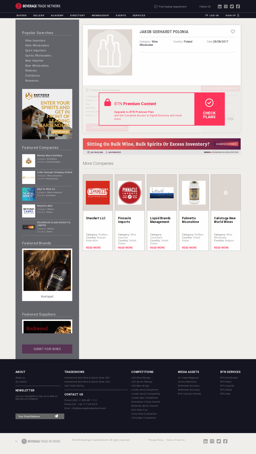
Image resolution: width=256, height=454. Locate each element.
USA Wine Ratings (140, 377)
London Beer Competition (144, 397)
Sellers (38, 15)
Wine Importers (35, 40)
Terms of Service (175, 440)
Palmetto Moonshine (190, 220)
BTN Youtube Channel (189, 393)
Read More (93, 247)
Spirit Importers (35, 50)
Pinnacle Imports (124, 220)
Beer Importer (34, 60)
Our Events (21, 381)
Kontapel (47, 296)
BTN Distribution (229, 377)
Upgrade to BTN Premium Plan (134, 112)
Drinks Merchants (187, 381)
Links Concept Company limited (54, 172)
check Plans (209, 115)
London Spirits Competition (145, 393)
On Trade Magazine (188, 377)
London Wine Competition (144, 389)
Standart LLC (96, 218)
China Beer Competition (143, 418)
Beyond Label (44, 205)
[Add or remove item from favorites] (233, 31)
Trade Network (38, 6)
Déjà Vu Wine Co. (46, 189)
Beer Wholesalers (37, 65)
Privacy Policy (156, 440)
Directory (77, 15)
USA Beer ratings (140, 385)
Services (139, 15)
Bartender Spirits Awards (144, 405)
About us (20, 377)
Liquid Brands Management (160, 220)
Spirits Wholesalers (38, 55)
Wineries (31, 70)
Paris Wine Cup (139, 409)
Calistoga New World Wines (225, 220)
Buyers (22, 15)
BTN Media (226, 389)
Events (121, 15)
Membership (100, 15)
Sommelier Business (189, 385)
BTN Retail (225, 381)
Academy (57, 15)
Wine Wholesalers (37, 45)
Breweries (32, 80)
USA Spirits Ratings (141, 381)
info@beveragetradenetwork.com (88, 408)
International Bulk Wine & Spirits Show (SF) (87, 377)
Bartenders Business (189, 389)
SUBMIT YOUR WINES (47, 349)
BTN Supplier (227, 385)
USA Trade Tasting (74, 385)
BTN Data (225, 393)
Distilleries (32, 75)
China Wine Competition (144, 413)
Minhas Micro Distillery (49, 155)
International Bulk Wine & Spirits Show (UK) (87, 381)
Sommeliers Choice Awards (145, 401)
